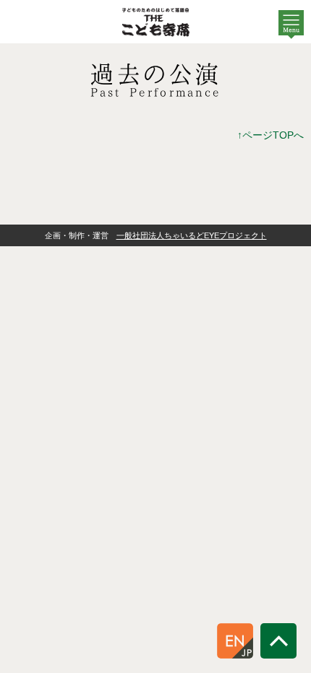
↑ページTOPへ (270, 135)
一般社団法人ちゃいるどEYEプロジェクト (191, 235)
